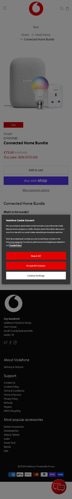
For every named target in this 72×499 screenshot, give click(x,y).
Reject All (36, 255)
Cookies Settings (36, 275)
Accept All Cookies (35, 265)
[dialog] (36, 249)
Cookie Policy (15, 245)
